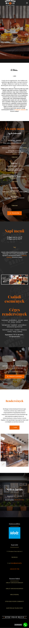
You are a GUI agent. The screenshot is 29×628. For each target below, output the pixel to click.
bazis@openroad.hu (16, 563)
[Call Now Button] (25, 625)
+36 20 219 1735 (19, 500)
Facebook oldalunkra (20, 109)
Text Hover (14, 279)
